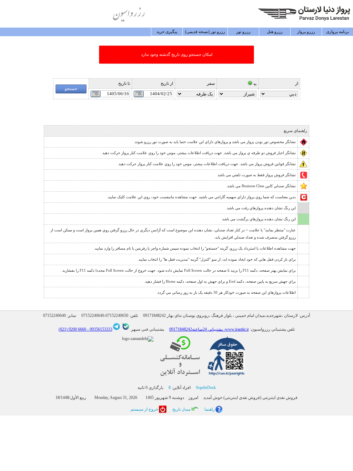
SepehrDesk (206, 387)
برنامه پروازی (337, 31)
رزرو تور (243, 31)
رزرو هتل (275, 31)
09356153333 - (99, 329)
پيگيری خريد (167, 31)
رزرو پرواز (306, 31)
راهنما (209, 409)
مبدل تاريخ (181, 409)
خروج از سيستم (144, 409)
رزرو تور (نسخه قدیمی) (205, 31)
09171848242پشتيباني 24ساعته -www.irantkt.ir (209, 329)
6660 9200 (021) (72, 329)
